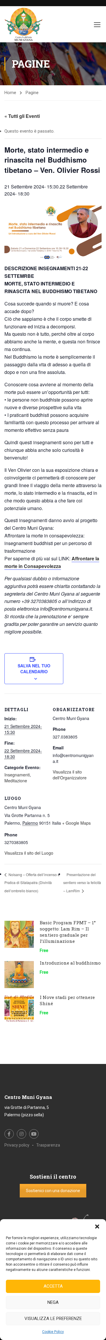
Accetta (53, 1286)
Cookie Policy (53, 1332)
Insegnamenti (17, 775)
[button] (97, 1226)
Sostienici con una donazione (53, 1190)
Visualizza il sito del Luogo (28, 853)
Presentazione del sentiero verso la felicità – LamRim (82, 882)
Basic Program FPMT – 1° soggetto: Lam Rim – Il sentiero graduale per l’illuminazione (68, 932)
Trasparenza (48, 1145)
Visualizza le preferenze (53, 1318)
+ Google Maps (76, 823)
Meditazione (15, 780)
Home (10, 92)
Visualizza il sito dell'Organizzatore (70, 775)
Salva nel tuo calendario (34, 668)
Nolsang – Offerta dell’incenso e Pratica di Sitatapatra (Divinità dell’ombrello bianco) (32, 882)
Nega (53, 1302)
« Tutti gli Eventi (22, 116)
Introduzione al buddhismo (70, 963)
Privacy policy (16, 1145)
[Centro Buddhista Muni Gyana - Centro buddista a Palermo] (23, 24)
